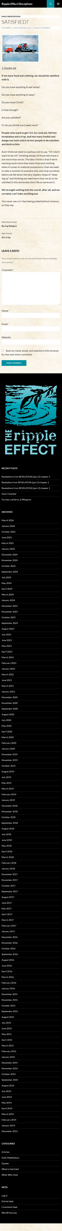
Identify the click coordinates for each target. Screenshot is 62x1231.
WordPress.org (9, 1212)
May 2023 (6, 646)
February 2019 (9, 794)
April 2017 (7, 914)
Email (5, 323)
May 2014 (6, 1102)
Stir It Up (7, 235)
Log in (4, 1195)
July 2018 (6, 834)
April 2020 (7, 731)
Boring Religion (9, 224)
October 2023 (8, 617)
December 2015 (9, 994)
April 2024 (7, 588)
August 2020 (8, 714)
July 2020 (6, 720)
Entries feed (7, 1201)
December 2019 (9, 754)
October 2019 (8, 765)
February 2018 (9, 862)
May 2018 (6, 845)
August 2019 (8, 771)
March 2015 (8, 1045)
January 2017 (8, 931)
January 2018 (8, 868)
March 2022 (8, 674)
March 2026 (8, 520)
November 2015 (10, 1000)
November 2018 (10, 811)
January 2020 (8, 748)
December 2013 (9, 1131)
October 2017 (8, 885)
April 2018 (7, 851)
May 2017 (6, 908)
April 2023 (7, 651)
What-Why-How (10, 1174)
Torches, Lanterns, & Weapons (16, 499)
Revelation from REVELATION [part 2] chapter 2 (25, 482)
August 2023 (8, 628)
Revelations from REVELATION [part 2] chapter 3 (26, 476)
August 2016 (8, 960)
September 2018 (10, 823)
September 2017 (10, 891)
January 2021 (8, 691)
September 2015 (10, 1011)
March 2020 (8, 737)
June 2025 (7, 537)
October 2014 (8, 1074)
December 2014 (9, 1062)
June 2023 (7, 640)
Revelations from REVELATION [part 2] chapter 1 (26, 488)
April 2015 (7, 1039)
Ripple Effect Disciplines (17, 4)
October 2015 (8, 1005)
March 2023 (8, 657)
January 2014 (8, 1125)
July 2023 (6, 634)
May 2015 (6, 1034)
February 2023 (9, 663)
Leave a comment (42, 28)
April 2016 (7, 971)
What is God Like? (10, 1169)
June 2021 (7, 680)
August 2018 (8, 828)
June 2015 (7, 1028)
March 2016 (8, 977)
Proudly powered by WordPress (15, 1227)
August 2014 (8, 1085)
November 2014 (10, 1068)
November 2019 (10, 760)
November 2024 (10, 560)
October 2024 (8, 566)
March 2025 (8, 543)
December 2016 (9, 937)
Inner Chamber (9, 493)
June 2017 (7, 902)
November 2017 (10, 880)
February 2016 (9, 982)
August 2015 (8, 1017)
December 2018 (9, 805)
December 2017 (9, 874)
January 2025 (8, 548)
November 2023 (10, 611)
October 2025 (8, 531)
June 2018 (7, 840)
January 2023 (8, 668)
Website (6, 337)
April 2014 (7, 1108)
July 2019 (6, 777)
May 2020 (6, 725)
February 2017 (9, 925)
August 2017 (8, 897)
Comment (8, 269)
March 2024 (8, 594)
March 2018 (8, 857)
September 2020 (10, 708)
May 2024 (6, 583)
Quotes (5, 1163)
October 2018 (8, 817)
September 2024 (10, 571)
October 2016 (8, 948)
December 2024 (9, 554)
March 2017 (8, 920)
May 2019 (6, 783)
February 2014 (9, 1119)
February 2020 (9, 743)
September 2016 (10, 954)
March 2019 (8, 788)
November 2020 (10, 703)
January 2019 (8, 800)
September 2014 (10, 1079)
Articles (5, 1152)
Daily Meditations (11, 16)
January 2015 (8, 1057)
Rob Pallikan (25, 28)
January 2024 (8, 600)
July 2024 (6, 577)
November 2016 (10, 942)
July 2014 (6, 1091)
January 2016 (8, 988)
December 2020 (9, 697)
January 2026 (8, 526)
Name (6, 310)
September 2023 (10, 623)
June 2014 (7, 1097)
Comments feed (9, 1207)
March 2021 (8, 685)
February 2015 (9, 1051)
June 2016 (7, 965)
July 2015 (6, 1022)
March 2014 (8, 1114)
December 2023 (9, 606)
